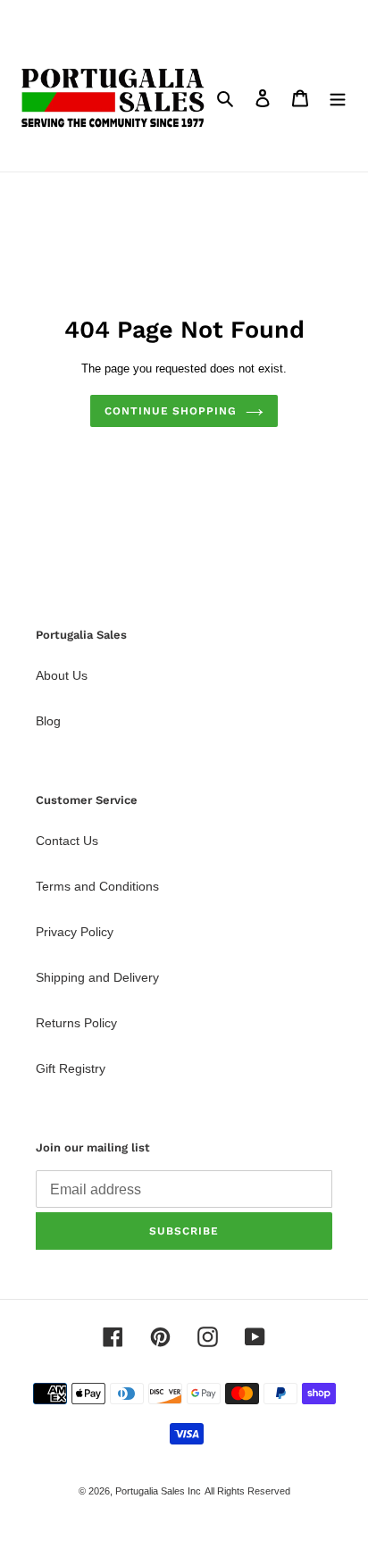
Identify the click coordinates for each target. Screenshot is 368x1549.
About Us (62, 675)
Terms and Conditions (97, 886)
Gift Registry (70, 1068)
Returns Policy (76, 1023)
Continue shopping (171, 411)
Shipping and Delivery (97, 977)
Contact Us (67, 840)
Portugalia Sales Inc (158, 1491)
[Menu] (337, 98)
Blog (48, 721)
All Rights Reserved (247, 1491)
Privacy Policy (74, 932)
